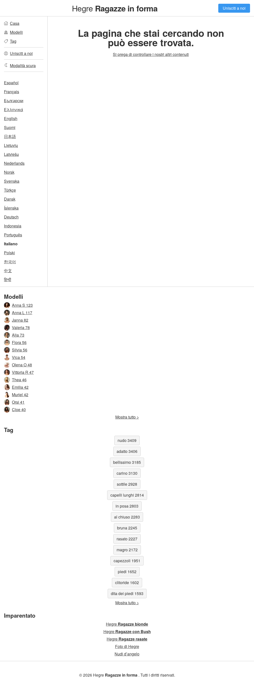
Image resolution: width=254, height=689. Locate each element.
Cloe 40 (19, 409)
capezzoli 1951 (127, 560)
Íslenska (11, 208)
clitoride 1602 (127, 582)
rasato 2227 (127, 539)
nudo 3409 (127, 440)
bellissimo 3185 (127, 462)
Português (13, 235)
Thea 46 (19, 380)
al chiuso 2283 (127, 517)
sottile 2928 (127, 484)
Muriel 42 (20, 394)
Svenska (11, 181)
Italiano (11, 244)
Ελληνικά (13, 109)
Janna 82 (20, 320)
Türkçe (10, 190)
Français (11, 91)
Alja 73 (18, 335)
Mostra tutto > (127, 417)
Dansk (9, 199)
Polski (9, 253)
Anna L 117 (22, 312)
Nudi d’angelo (127, 654)
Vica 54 (18, 357)
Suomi (9, 127)
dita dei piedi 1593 (127, 593)
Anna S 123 (22, 305)
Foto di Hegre (127, 646)
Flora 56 (19, 342)
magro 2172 (127, 550)
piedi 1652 (127, 571)
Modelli (16, 32)
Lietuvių (11, 145)
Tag (13, 41)
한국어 (10, 261)
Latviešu (11, 154)
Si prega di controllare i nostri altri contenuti (151, 54)
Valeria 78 (21, 327)
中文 (8, 270)
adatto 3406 (127, 451)
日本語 (10, 136)
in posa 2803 (127, 506)
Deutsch (11, 217)
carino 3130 (127, 473)
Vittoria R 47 (23, 372)
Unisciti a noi (234, 8)
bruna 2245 (127, 528)
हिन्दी (7, 279)
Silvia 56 (19, 350)
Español (11, 83)
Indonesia (12, 226)
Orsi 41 (18, 402)
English (10, 118)
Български (13, 100)
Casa (14, 23)
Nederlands (14, 163)
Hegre (114, 8)
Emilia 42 (20, 387)
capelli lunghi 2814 (127, 495)
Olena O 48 (22, 365)
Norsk (9, 172)
